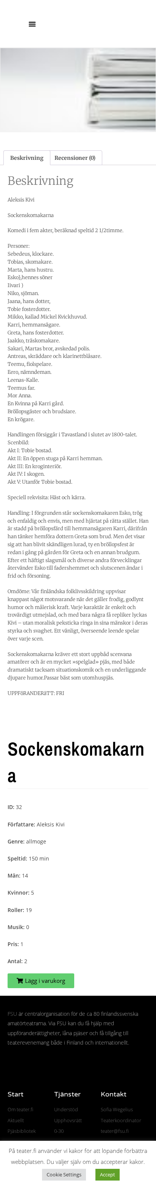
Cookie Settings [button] (64, 1174)
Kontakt (113, 1094)
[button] (32, 24)
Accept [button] (107, 1174)
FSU (12, 1013)
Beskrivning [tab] (27, 158)
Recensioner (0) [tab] (75, 158)
